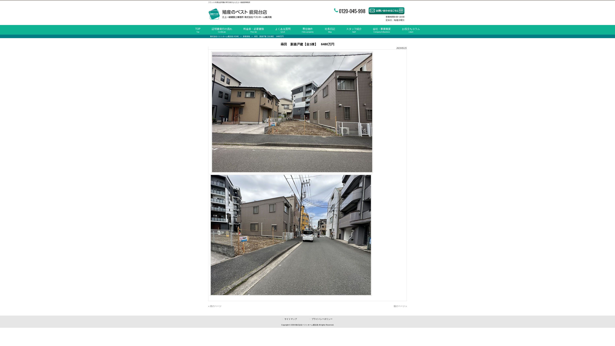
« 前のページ (214, 306)
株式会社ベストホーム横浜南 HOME (224, 36)
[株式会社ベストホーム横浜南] (240, 19)
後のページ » (400, 306)
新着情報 (246, 36)
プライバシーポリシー (322, 319)
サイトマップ (290, 319)
